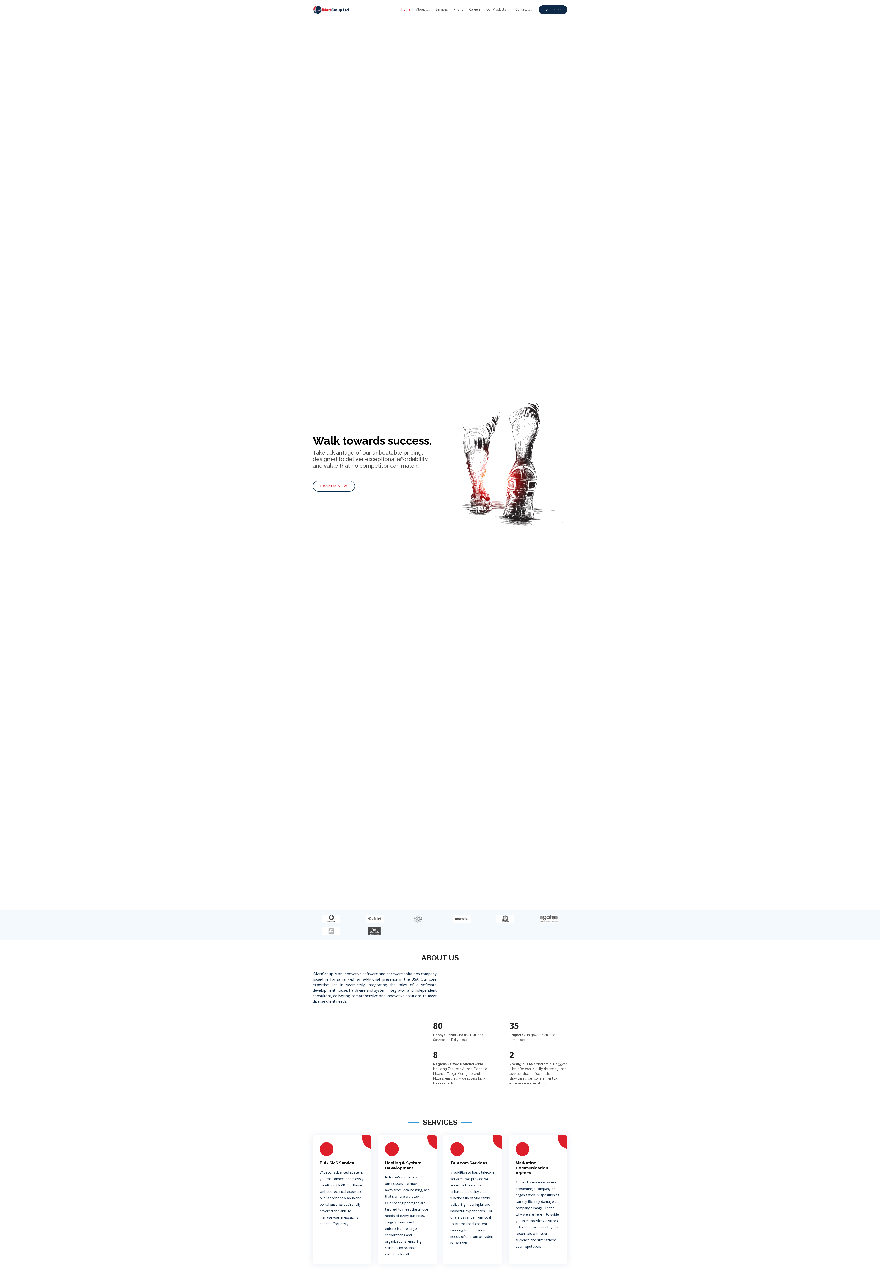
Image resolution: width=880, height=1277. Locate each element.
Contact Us (523, 9)
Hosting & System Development (403, 1165)
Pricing (458, 9)
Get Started (552, 10)
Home (405, 9)
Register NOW (334, 486)
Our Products (496, 9)
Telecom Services (468, 1163)
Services (442, 9)
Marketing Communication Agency (532, 1168)
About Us (423, 9)
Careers (475, 9)
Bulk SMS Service (337, 1163)
